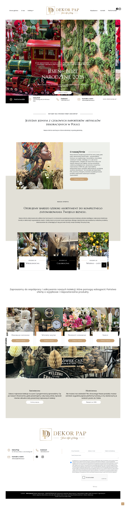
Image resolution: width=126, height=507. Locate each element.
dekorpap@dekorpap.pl (18, 458)
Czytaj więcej (34, 402)
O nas (23, 10)
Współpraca (93, 10)
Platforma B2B (112, 10)
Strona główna (13, 10)
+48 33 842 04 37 (44, 451)
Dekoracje (90, 495)
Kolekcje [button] (30, 10)
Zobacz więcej (79, 179)
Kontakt (102, 10)
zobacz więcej (62, 92)
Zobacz (32, 268)
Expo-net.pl (68, 496)
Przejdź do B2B (91, 402)
